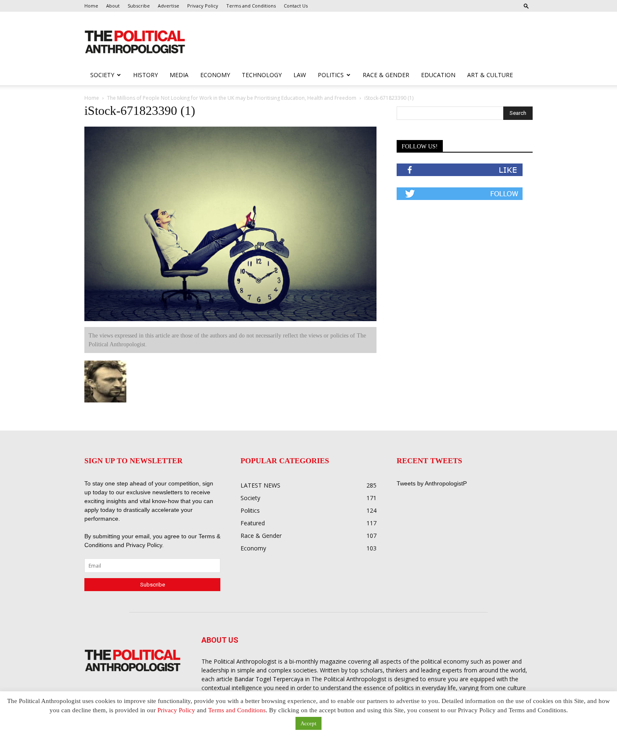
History (145, 75)
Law (299, 75)
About (113, 6)
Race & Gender (386, 75)
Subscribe (139, 6)
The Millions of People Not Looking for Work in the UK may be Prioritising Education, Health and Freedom (231, 97)
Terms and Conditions (251, 6)
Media (179, 75)
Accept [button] (308, 723)
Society (102, 75)
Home (91, 6)
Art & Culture (490, 75)
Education (438, 75)
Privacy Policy (202, 6)
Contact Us (296, 6)
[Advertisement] (362, 42)
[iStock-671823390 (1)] (230, 319)
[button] (526, 6)
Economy (215, 75)
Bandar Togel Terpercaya (268, 679)
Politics (331, 75)
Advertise (168, 6)
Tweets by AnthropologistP (432, 483)
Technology (262, 75)
